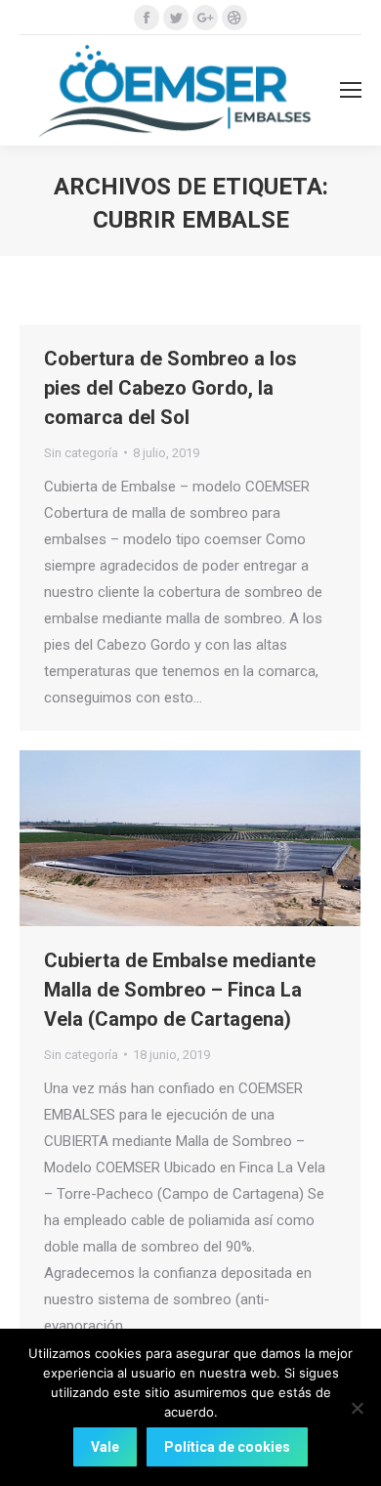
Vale (105, 1447)
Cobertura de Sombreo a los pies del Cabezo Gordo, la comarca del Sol (170, 388)
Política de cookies (227, 1447)
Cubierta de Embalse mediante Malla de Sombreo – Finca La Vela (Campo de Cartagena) (180, 990)
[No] (356, 1408)
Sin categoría (81, 453)
